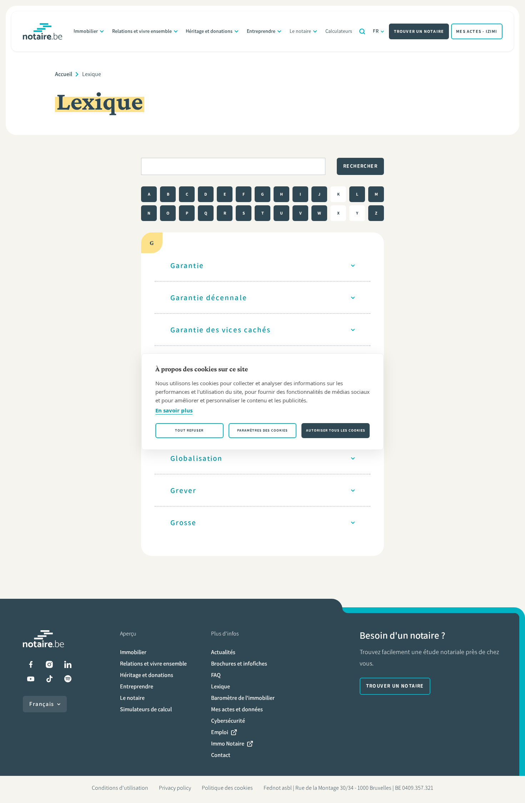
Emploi (219, 732)
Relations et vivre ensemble (142, 31)
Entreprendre (261, 31)
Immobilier (86, 31)
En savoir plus (173, 410)
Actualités (223, 652)
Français (41, 704)
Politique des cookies (227, 787)
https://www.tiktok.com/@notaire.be (49, 678)
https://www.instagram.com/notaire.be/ (49, 664)
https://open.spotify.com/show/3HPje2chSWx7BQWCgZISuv (68, 678)
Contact (220, 755)
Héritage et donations (209, 31)
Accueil (63, 74)
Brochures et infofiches (239, 663)
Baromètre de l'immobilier (243, 697)
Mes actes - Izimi (476, 31)
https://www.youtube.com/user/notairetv (30, 678)
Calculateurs (338, 31)
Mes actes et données (237, 709)
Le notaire (300, 31)
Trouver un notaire (419, 31)
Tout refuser (189, 430)
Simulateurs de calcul (146, 709)
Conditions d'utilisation (120, 787)
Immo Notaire (227, 743)
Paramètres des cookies (262, 430)
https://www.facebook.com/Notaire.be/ (30, 664)
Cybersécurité (228, 720)
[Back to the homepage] (42, 31)
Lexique (220, 686)
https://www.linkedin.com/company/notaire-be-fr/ (68, 664)
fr (376, 31)
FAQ (216, 675)
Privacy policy (175, 787)
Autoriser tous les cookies (335, 430)
